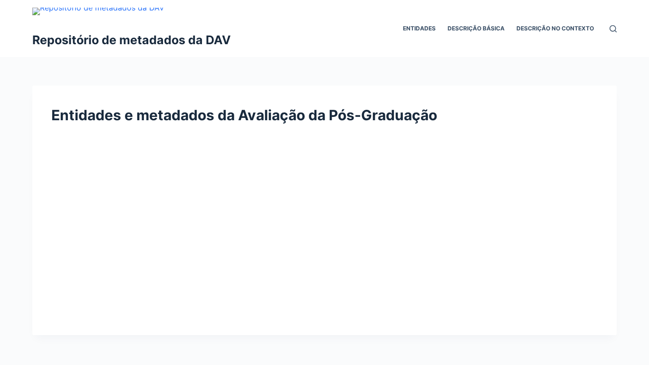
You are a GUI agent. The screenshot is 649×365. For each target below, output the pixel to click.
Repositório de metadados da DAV (131, 40)
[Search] (613, 28)
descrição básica (476, 28)
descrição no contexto (555, 28)
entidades (419, 28)
